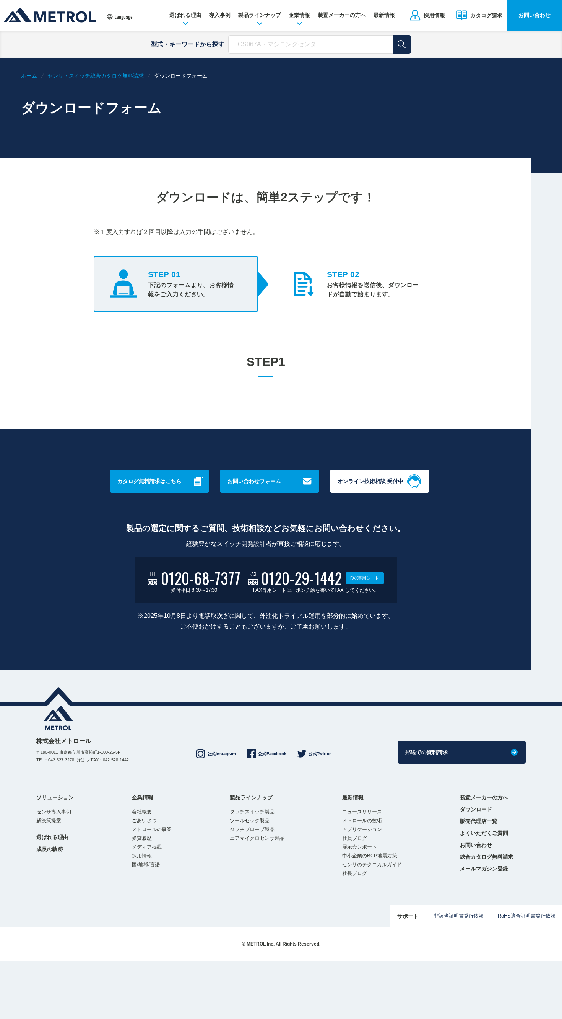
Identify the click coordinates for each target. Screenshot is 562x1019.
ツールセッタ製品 (250, 820)
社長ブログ (354, 873)
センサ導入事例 (53, 812)
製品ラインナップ (259, 15)
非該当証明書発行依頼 (459, 916)
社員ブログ (354, 838)
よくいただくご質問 (484, 833)
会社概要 (142, 812)
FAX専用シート (364, 578)
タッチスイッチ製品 (252, 812)
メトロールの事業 (152, 829)
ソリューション (55, 797)
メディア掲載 (147, 847)
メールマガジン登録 (484, 868)
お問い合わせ (534, 15)
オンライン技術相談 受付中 (370, 481)
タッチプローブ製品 (252, 829)
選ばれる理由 (185, 15)
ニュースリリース (362, 812)
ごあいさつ (144, 820)
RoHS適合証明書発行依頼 (527, 916)
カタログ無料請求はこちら (149, 481)
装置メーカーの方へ (342, 15)
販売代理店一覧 (478, 821)
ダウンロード (476, 809)
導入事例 (220, 15)
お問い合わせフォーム (254, 481)
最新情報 (384, 15)
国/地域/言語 (146, 864)
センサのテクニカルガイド (372, 864)
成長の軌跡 (49, 849)
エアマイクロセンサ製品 (257, 838)
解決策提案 (48, 820)
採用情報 (142, 856)
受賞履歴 (142, 838)
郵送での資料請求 (426, 752)
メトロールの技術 (362, 820)
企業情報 (299, 15)
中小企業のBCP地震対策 (369, 856)
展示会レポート (359, 847)
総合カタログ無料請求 (486, 857)
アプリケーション (362, 829)
